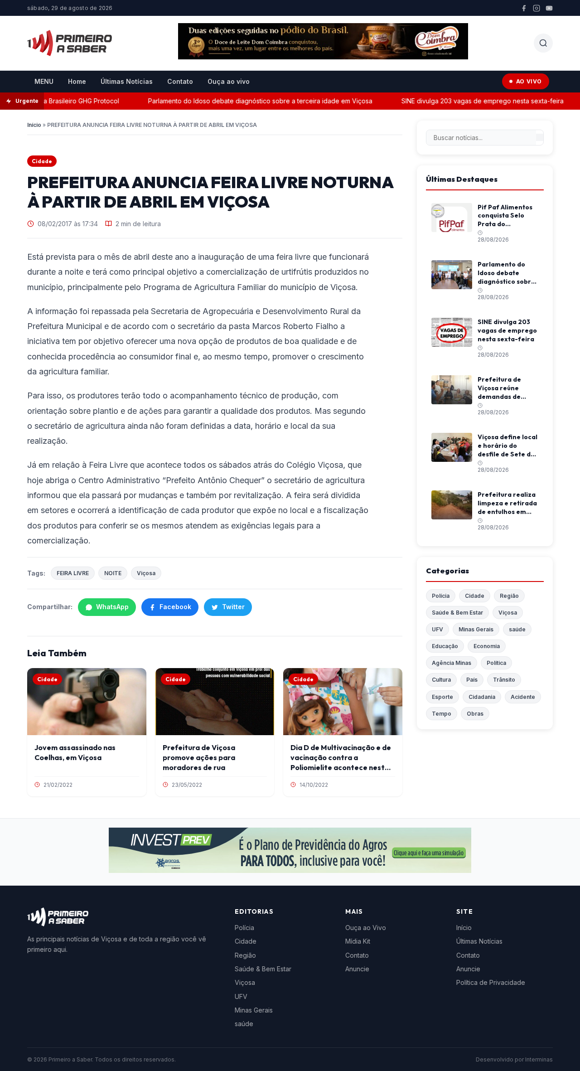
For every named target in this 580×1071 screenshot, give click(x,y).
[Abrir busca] (543, 43)
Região (509, 595)
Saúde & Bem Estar (457, 612)
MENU (43, 81)
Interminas (539, 1059)
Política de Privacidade (490, 982)
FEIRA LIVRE (73, 573)
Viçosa (146, 573)
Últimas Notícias (127, 81)
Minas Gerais (476, 629)
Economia (487, 646)
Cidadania (482, 696)
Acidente (523, 696)
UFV (437, 629)
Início (34, 124)
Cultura (441, 679)
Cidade (42, 161)
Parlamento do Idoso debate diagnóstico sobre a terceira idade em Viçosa (250, 101)
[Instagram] (536, 8)
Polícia (441, 595)
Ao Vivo (529, 81)
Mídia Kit (357, 941)
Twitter (233, 607)
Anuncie (357, 969)
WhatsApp (112, 607)
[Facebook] (523, 8)
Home (77, 81)
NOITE (112, 573)
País (472, 679)
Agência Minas (451, 662)
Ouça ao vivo (229, 81)
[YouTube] (549, 8)
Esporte (442, 696)
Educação (445, 646)
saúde (517, 629)
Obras (475, 713)
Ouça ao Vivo (365, 927)
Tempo (441, 713)
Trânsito (504, 679)
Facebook (175, 607)
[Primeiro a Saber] (69, 43)
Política (496, 662)
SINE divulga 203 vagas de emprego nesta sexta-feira (472, 101)
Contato (180, 81)
